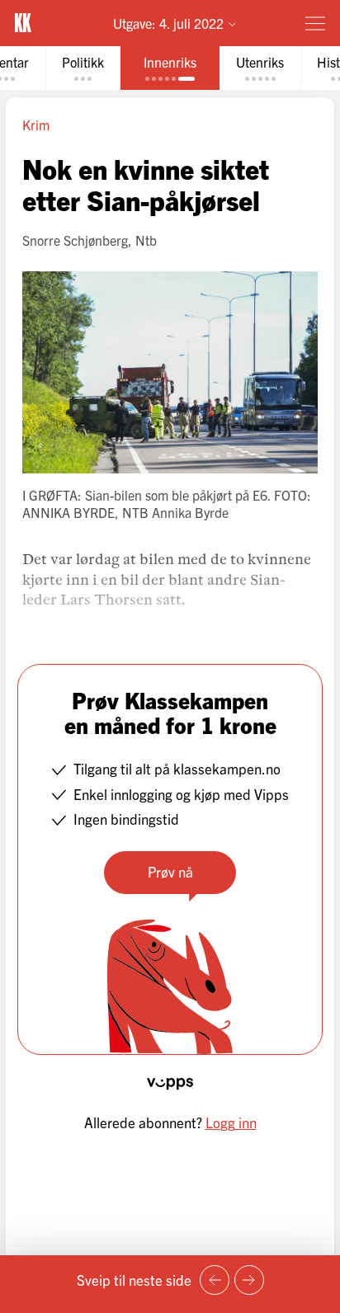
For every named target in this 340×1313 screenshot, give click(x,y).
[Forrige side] (214, 1280)
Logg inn (231, 1122)
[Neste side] (249, 1280)
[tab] (82, 68)
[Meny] (315, 23)
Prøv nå (170, 871)
